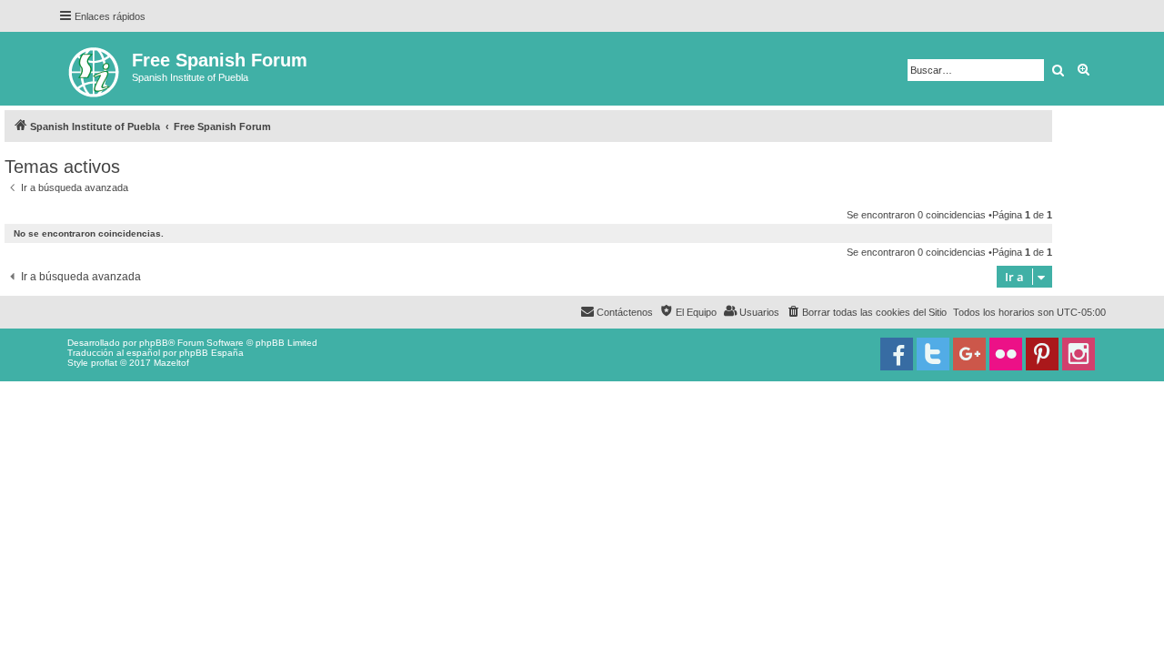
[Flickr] (1005, 354)
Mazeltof (171, 363)
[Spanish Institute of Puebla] (95, 68)
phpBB (153, 343)
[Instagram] (1078, 354)
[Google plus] (969, 354)
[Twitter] (933, 354)
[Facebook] (896, 354)
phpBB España (211, 353)
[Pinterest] (1042, 354)
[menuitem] (866, 312)
